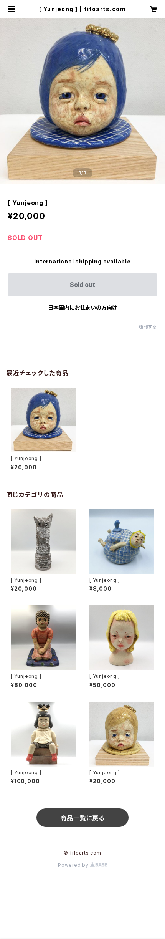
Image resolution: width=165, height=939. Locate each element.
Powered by (74, 865)
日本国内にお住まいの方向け (82, 307)
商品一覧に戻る (82, 818)
